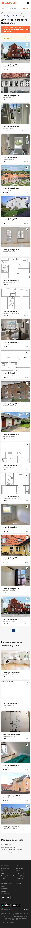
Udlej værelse (19, 868)
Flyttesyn (17, 870)
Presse (3, 873)
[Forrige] (10, 630)
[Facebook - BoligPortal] (3, 898)
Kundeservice (19, 878)
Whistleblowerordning (6, 883)
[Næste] (21, 630)
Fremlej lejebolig (19, 875)
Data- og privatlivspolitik (7, 875)
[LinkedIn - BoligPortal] (8, 898)
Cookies (3, 878)
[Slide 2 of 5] (14, 61)
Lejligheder (9, 13)
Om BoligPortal (5, 868)
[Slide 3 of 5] (15, 61)
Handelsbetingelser (6, 881)
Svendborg (19, 13)
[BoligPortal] (8, 3)
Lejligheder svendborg (8, 847)
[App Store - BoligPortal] (16, 905)
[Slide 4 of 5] (16, 61)
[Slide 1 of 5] (13, 61)
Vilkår (16, 881)
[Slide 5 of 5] (17, 61)
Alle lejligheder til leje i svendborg (13, 16)
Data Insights (4, 891)
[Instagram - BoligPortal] (12, 898)
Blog (2, 870)
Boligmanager (4, 888)
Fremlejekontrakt (19, 873)
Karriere (3, 886)
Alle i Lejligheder (6, 844)
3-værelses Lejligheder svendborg (11, 852)
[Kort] (28, 8)
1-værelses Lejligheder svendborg (11, 849)
